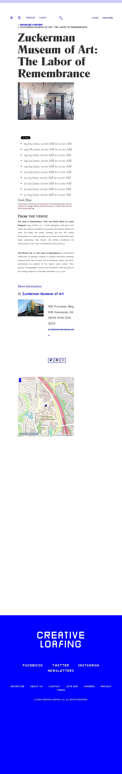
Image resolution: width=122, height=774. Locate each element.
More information (30, 286)
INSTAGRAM (88, 665)
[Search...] (19, 18)
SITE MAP (72, 687)
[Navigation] (10, 18)
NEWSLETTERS (61, 671)
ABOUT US (36, 687)
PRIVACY (106, 687)
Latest (42, 18)
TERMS (61, 690)
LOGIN (95, 18)
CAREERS (89, 687)
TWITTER (60, 665)
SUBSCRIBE (107, 18)
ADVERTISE (17, 687)
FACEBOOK (33, 665)
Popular (30, 18)
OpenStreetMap (59, 435)
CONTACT (54, 687)
